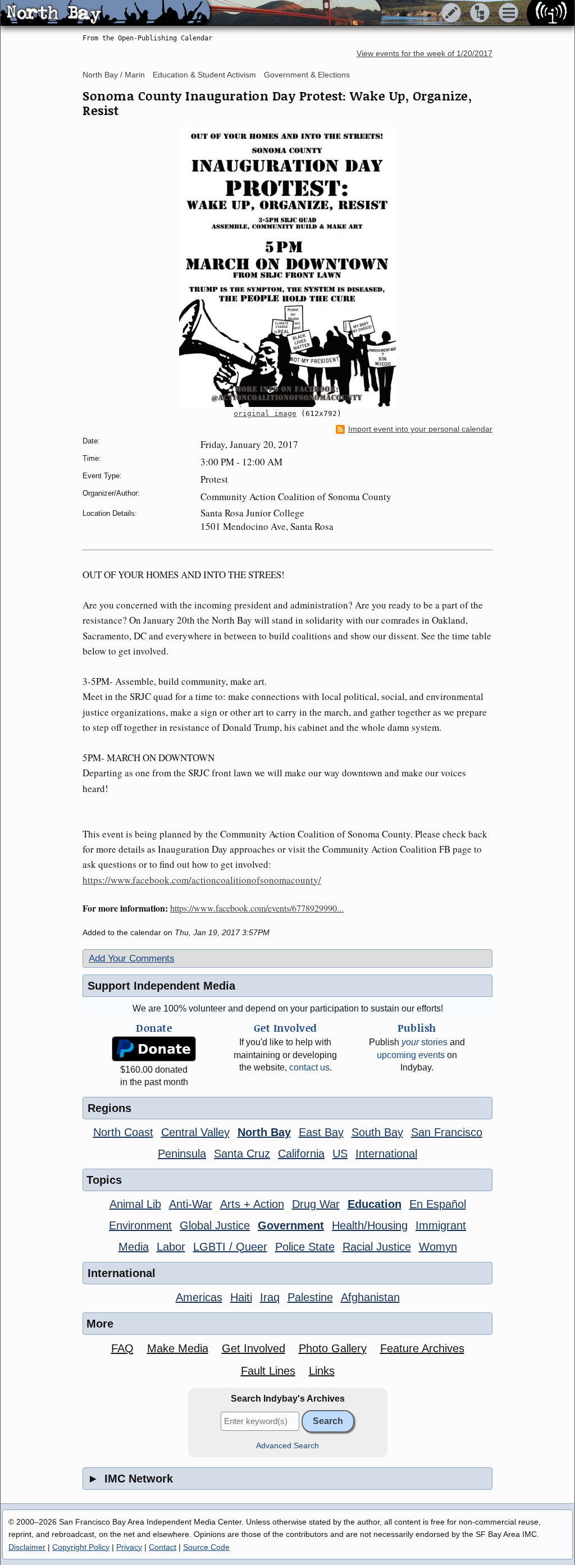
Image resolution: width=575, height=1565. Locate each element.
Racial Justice (377, 1247)
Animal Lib (135, 1204)
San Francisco (446, 1132)
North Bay (264, 1132)
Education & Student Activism (204, 74)
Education (374, 1204)
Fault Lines (268, 1371)
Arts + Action (252, 1204)
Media (133, 1247)
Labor (171, 1247)
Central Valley (195, 1132)
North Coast (123, 1132)
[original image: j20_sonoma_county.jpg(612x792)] (287, 266)
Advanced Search (287, 1446)
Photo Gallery (333, 1348)
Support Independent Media (161, 986)
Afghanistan (370, 1297)
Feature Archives (422, 1348)
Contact (162, 1547)
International (386, 1153)
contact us (309, 1067)
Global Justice (215, 1225)
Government (291, 1225)
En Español (437, 1204)
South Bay (377, 1132)
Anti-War (190, 1204)
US (340, 1153)
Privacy (129, 1547)
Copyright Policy (80, 1547)
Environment (140, 1225)
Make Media (177, 1348)
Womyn (438, 1247)
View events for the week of (424, 53)
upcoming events (411, 1055)
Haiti (241, 1297)
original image (265, 413)
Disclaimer (26, 1547)
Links (322, 1371)
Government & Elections (307, 74)
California (301, 1153)
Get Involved (253, 1348)
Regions (109, 1108)
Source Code (206, 1547)
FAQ (122, 1348)
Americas (199, 1297)
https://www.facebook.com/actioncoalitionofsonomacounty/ (202, 879)
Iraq (270, 1297)
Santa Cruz (242, 1153)
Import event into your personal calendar (420, 429)
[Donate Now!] (153, 1048)
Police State (305, 1247)
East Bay (321, 1132)
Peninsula (182, 1153)
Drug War (316, 1204)
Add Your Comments (132, 958)
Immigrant (441, 1225)
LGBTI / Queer (230, 1247)
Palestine (310, 1297)
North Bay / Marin (114, 74)
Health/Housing (370, 1225)
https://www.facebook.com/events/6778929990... (257, 908)
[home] (105, 13)
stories (424, 1042)
